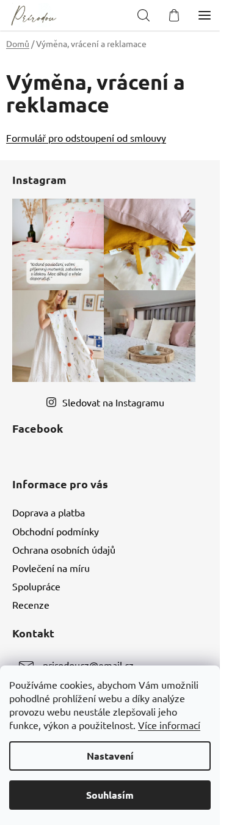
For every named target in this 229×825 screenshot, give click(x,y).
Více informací (169, 725)
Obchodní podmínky (55, 531)
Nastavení (110, 755)
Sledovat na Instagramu (113, 402)
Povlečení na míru (51, 568)
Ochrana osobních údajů (63, 549)
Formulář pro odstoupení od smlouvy (86, 137)
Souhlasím (110, 794)
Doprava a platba (48, 512)
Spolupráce (36, 586)
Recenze (30, 604)
